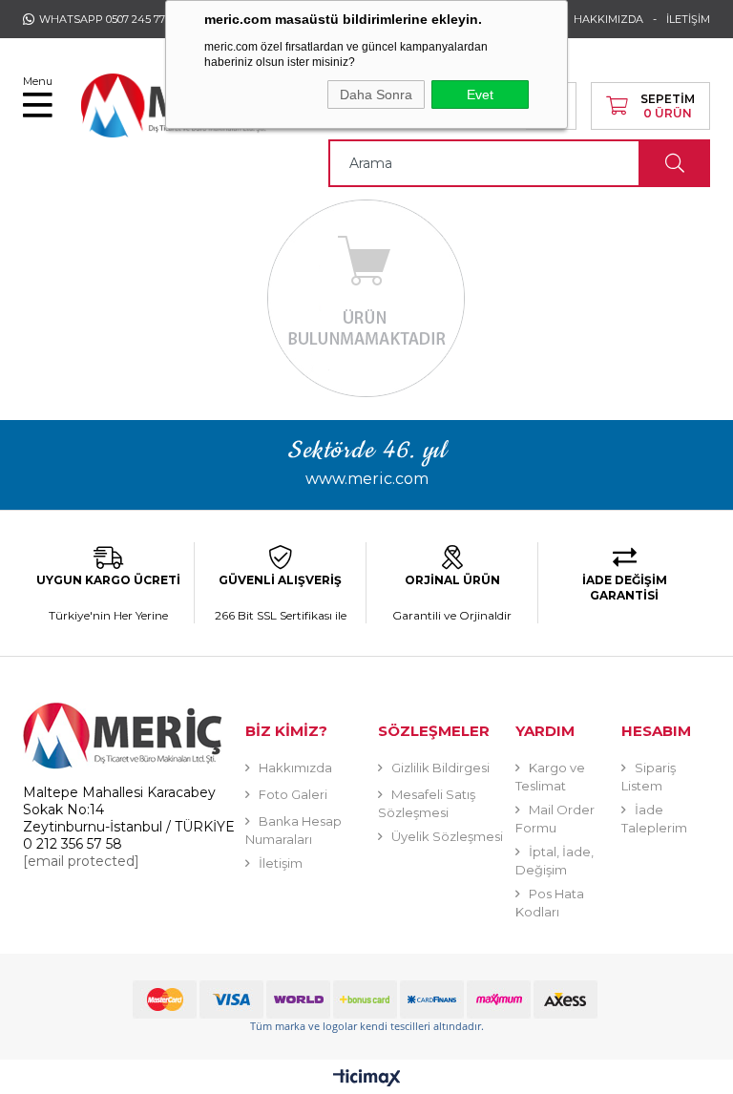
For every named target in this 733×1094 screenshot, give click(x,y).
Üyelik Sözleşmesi (447, 836)
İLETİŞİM (688, 19)
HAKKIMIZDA (608, 19)
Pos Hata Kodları (549, 902)
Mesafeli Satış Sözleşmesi (426, 803)
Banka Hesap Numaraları (293, 830)
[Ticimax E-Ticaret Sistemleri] (367, 1079)
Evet (480, 94)
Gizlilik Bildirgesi (440, 767)
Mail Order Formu (555, 818)
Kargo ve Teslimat (550, 776)
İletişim (281, 863)
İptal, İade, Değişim (554, 860)
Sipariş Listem (648, 776)
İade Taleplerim (654, 818)
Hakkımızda (295, 767)
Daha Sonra (376, 94)
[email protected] (81, 861)
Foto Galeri (293, 794)
